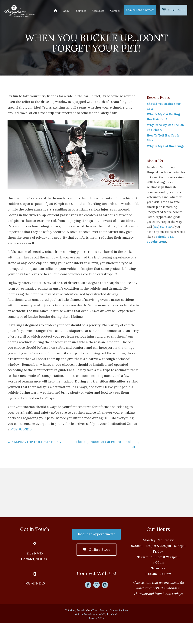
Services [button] (81, 10)
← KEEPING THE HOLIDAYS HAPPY (34, 442)
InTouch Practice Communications (109, 610)
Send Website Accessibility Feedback (98, 614)
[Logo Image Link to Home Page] (19, 11)
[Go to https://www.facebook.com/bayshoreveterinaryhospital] (88, 585)
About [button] (66, 10)
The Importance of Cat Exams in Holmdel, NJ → (107, 445)
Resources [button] (98, 10)
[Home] (55, 10)
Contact (114, 10)
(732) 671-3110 (21, 429)
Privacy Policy (96, 618)
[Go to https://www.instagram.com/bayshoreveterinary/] (96, 585)
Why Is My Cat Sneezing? (165, 146)
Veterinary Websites (76, 610)
